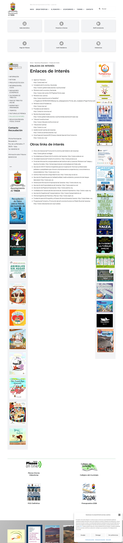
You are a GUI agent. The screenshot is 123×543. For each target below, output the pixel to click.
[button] (119, 515)
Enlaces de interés (16, 116)
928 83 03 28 (12, 157)
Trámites (12, 110)
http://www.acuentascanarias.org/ (45, 132)
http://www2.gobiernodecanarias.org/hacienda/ (50, 87)
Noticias (12, 79)
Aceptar (83, 535)
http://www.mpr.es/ (40, 106)
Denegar (98, 535)
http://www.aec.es (47, 180)
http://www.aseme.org (65, 188)
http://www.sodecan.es (75, 156)
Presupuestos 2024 (16, 82)
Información (14, 76)
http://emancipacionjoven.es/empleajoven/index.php (63, 164)
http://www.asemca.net (70, 185)
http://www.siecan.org (73, 182)
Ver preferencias (113, 535)
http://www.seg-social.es (69, 174)
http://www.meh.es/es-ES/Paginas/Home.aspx (49, 93)
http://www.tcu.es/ (40, 127)
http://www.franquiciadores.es (71, 193)
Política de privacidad (100, 539)
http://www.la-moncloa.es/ (43, 111)
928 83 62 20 (15, 149)
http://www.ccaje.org (83, 190)
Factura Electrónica (17, 113)
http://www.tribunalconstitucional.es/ (46, 122)
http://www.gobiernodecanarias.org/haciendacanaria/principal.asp (56, 117)
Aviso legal (108, 539)
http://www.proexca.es (69, 159)
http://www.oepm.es (66, 196)
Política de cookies (89, 539)
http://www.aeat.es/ (40, 82)
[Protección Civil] (105, 330)
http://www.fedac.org (85, 198)
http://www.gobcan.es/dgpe (43, 153)
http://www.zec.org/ (40, 138)
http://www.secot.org (52, 172)
